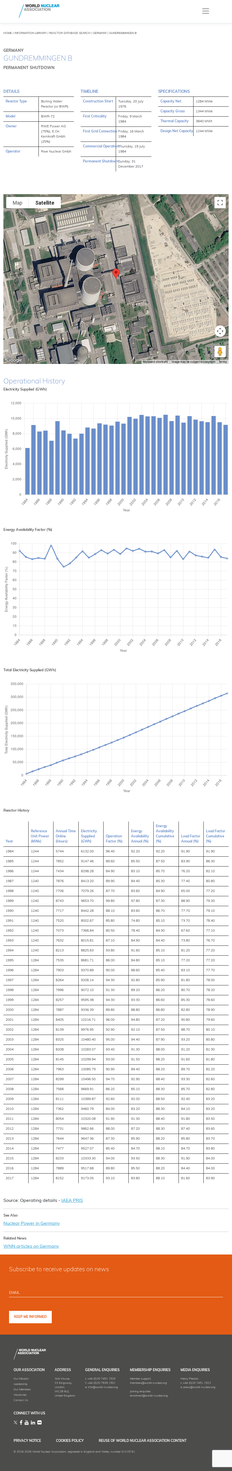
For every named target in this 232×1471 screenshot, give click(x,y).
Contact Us (21, 1400)
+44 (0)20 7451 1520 (101, 1378)
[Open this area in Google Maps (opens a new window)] (14, 360)
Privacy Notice (27, 1441)
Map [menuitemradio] (17, 203)
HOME (7, 33)
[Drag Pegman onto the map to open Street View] (220, 351)
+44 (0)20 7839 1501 (101, 1383)
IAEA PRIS (72, 1200)
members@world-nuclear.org (148, 1383)
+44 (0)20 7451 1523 (197, 1383)
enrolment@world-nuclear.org (149, 1395)
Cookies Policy (70, 1441)
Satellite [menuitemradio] (44, 203)
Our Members (22, 1389)
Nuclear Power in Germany (31, 1223)
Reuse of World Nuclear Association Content (142, 1441)
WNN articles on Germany (31, 1246)
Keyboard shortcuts (155, 361)
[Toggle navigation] (205, 11)
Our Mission (21, 1378)
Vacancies (20, 1395)
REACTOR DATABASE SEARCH (70, 33)
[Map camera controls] (220, 331)
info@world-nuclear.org (103, 1387)
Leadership (20, 1384)
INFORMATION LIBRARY (30, 33)
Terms (223, 361)
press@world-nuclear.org (199, 1387)
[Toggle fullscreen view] (220, 202)
